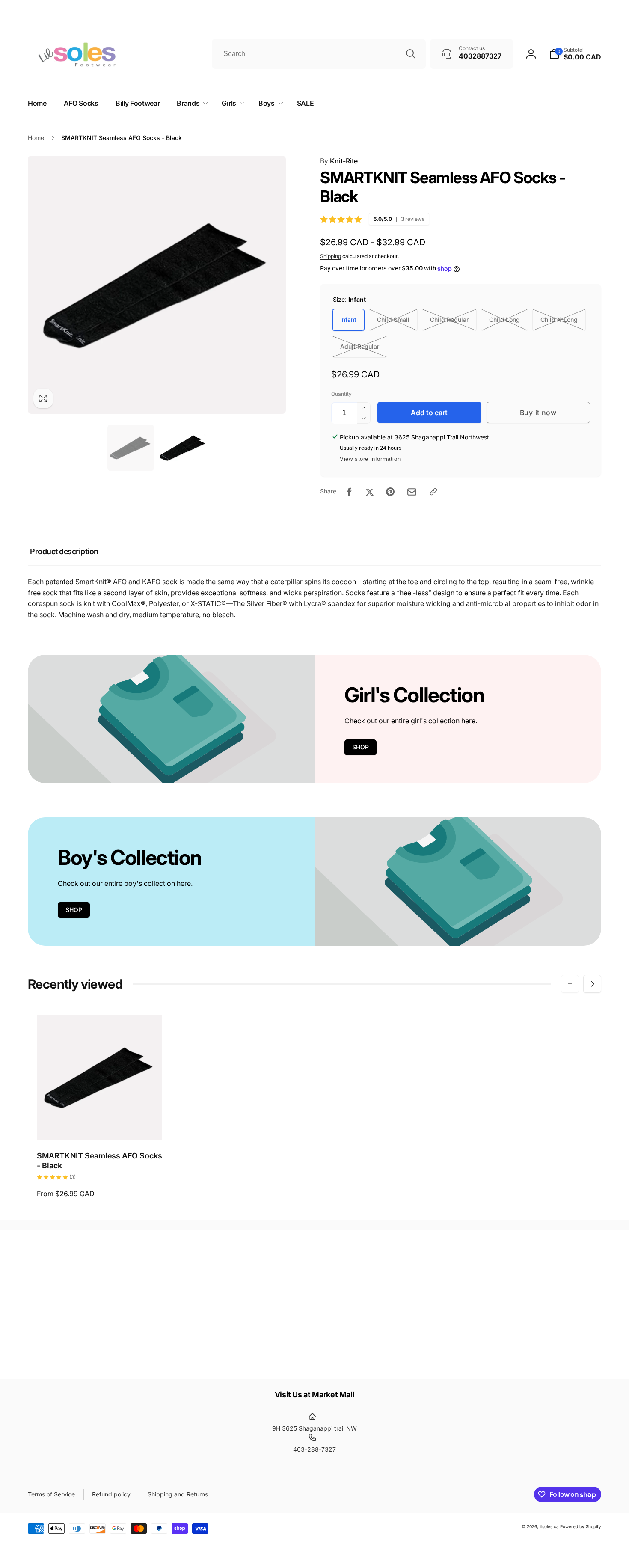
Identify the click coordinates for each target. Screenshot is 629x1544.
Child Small (393, 319)
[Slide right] (592, 984)
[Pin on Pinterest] (390, 491)
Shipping (330, 256)
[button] (190, 103)
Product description (64, 551)
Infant (348, 319)
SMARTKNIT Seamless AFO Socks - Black (99, 1160)
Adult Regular (359, 346)
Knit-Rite (339, 161)
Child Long (504, 319)
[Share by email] (411, 492)
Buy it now (538, 412)
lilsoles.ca (549, 1526)
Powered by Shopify (580, 1526)
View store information (370, 459)
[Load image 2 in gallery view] (183, 447)
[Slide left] (570, 984)
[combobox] (319, 54)
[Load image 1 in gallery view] (130, 448)
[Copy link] (433, 491)
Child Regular (449, 319)
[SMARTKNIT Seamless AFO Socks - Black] (100, 1124)
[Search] (410, 53)
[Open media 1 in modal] (157, 285)
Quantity (341, 394)
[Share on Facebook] (349, 491)
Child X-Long (559, 319)
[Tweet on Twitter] (369, 491)
